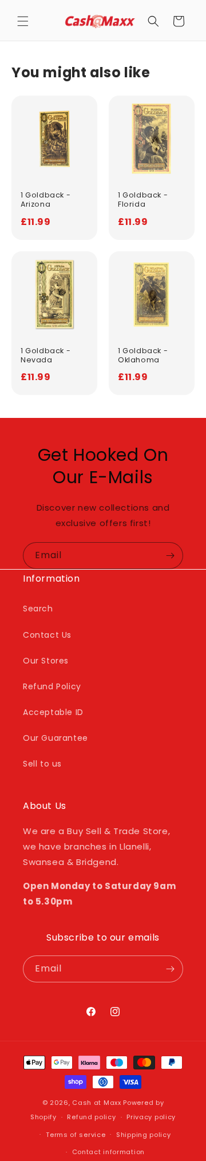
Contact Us (47, 635)
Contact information (108, 1151)
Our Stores (46, 660)
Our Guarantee (55, 738)
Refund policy (91, 1116)
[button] (22, 21)
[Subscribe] (170, 555)
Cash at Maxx (96, 1102)
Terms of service (75, 1134)
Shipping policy (143, 1134)
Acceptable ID (53, 712)
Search (38, 608)
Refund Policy (52, 686)
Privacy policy (151, 1116)
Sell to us (42, 763)
